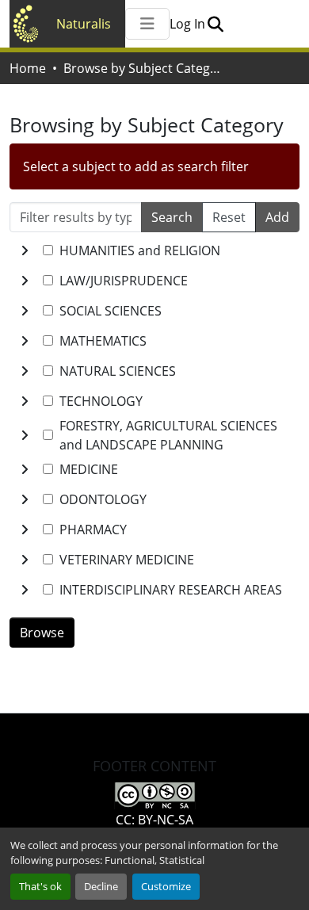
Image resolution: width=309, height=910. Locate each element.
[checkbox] (48, 250)
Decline (101, 886)
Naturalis (83, 23)
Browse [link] (42, 632)
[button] (215, 23)
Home (28, 68)
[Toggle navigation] (147, 24)
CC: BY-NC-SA (154, 819)
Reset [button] (229, 217)
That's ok (40, 886)
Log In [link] (187, 23)
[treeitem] (154, 281)
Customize (166, 886)
